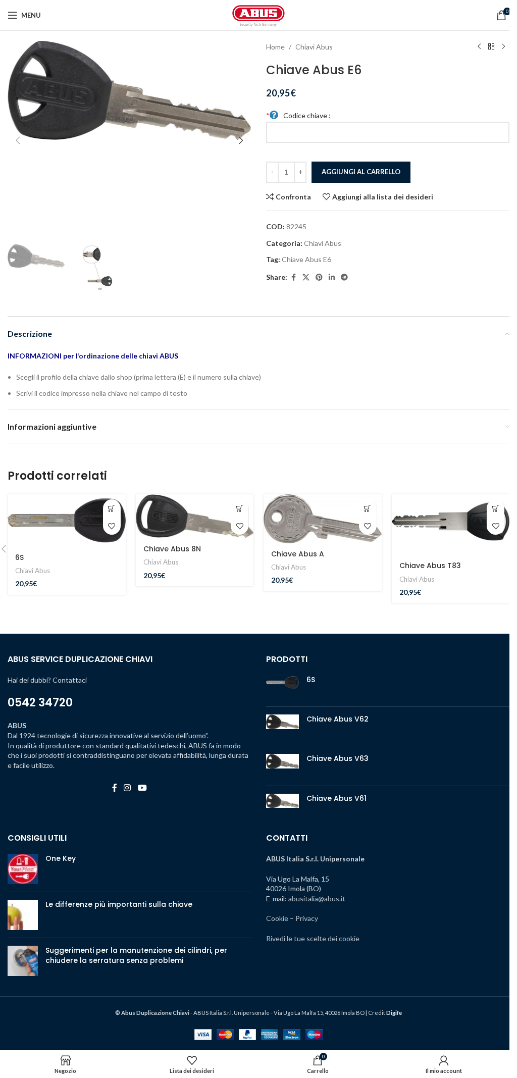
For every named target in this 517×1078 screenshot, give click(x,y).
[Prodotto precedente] (479, 47)
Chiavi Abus (314, 46)
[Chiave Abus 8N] (195, 516)
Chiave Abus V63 (337, 758)
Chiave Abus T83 (430, 565)
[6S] (67, 520)
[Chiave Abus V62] (282, 726)
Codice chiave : (298, 115)
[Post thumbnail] (23, 869)
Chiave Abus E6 (306, 259)
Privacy (306, 918)
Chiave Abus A (297, 554)
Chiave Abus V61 (336, 798)
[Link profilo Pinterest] (319, 277)
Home (275, 46)
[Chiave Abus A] (323, 518)
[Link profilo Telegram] (344, 277)
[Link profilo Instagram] (127, 787)
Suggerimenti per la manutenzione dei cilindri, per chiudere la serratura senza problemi (136, 955)
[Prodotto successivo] (503, 47)
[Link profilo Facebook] (293, 277)
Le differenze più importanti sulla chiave (118, 904)
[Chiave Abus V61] (282, 805)
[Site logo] (258, 14)
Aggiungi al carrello (361, 172)
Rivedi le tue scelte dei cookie (312, 938)
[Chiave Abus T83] (451, 524)
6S (19, 557)
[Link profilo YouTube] (142, 787)
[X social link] (306, 277)
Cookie (277, 918)
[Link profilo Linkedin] (332, 277)
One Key (60, 858)
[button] (18, 140)
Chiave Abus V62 (337, 719)
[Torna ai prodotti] (491, 47)
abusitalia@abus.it (316, 898)
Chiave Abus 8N (172, 549)
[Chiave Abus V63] (282, 766)
